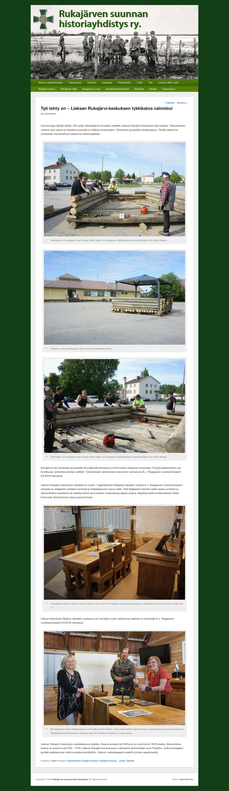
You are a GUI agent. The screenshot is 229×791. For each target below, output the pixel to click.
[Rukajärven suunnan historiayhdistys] (114, 78)
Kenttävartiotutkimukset (117, 88)
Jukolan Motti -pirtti (168, 82)
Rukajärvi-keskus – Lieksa (112, 760)
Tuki (150, 82)
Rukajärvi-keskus (47, 88)
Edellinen (169, 102)
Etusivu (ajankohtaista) (51, 82)
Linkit (139, 82)
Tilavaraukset (168, 88)
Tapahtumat (75, 82)
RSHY (53, 113)
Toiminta (91, 82)
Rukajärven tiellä (69, 88)
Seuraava (183, 102)
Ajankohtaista (74, 760)
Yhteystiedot (124, 82)
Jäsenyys (107, 82)
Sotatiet (153, 88)
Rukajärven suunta (91, 88)
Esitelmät (139, 88)
